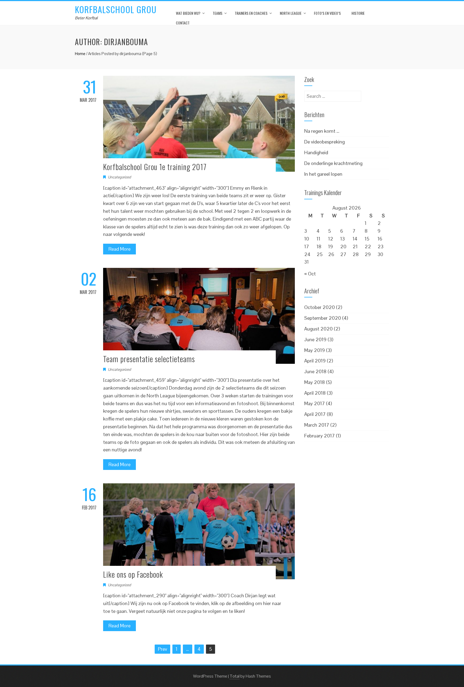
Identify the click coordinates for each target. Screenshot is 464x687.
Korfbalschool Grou (116, 9)
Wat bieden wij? (188, 13)
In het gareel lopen (323, 174)
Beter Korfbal (86, 17)
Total (235, 676)
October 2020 (319, 307)
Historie (358, 13)
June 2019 (315, 339)
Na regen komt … (321, 131)
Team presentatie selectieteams (149, 358)
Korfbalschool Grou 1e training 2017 (154, 166)
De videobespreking (324, 142)
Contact (183, 23)
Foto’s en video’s (327, 13)
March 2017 (316, 425)
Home (80, 53)
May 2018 (314, 382)
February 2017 (319, 436)
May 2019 (314, 350)
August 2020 (318, 329)
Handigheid (316, 152)
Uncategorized (119, 177)
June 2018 (315, 371)
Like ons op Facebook (133, 574)
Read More (119, 249)
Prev (162, 649)
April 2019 (315, 361)
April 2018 (315, 393)
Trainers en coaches (251, 13)
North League (291, 13)
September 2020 (322, 318)
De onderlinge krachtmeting (333, 163)
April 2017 (315, 414)
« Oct (310, 274)
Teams (217, 13)
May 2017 (314, 403)
